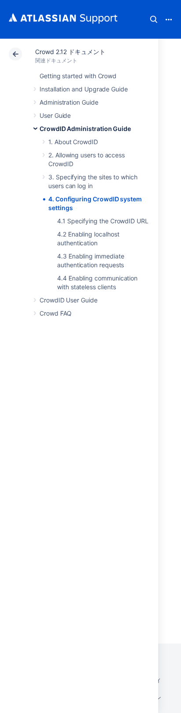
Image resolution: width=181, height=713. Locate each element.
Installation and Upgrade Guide (84, 89)
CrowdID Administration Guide (85, 128)
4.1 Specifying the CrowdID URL (102, 221)
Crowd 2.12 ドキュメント (70, 51)
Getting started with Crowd (78, 76)
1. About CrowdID (73, 142)
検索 (154, 19)
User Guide (55, 115)
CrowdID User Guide (69, 300)
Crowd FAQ (56, 313)
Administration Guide (69, 102)
